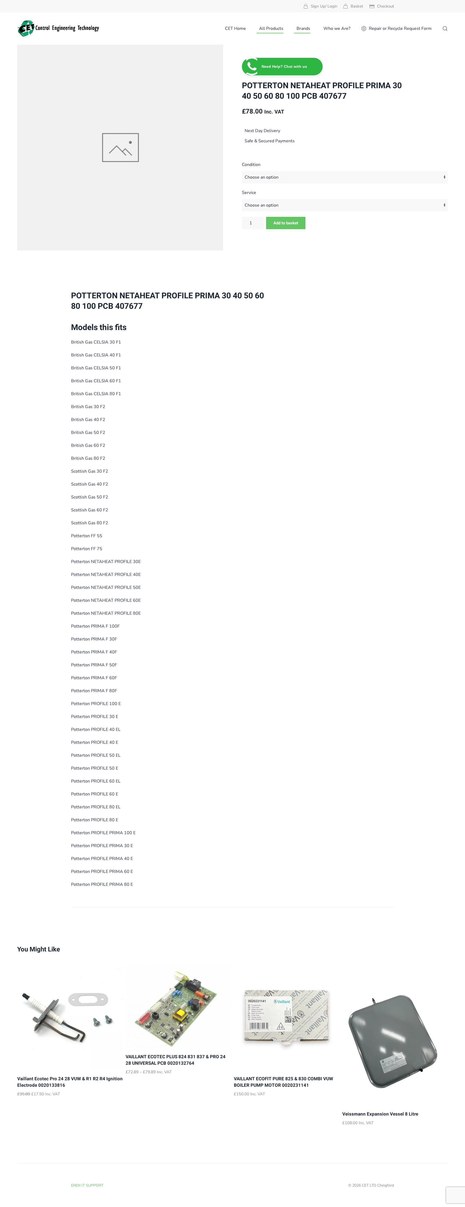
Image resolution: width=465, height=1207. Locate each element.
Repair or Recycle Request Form (400, 28)
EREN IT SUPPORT (87, 1185)
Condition (251, 165)
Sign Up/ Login (324, 6)
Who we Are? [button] (336, 28)
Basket (357, 6)
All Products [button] (271, 28)
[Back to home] (58, 28)
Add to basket (285, 223)
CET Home (235, 28)
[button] (445, 28)
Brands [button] (303, 28)
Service (249, 193)
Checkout (385, 6)
